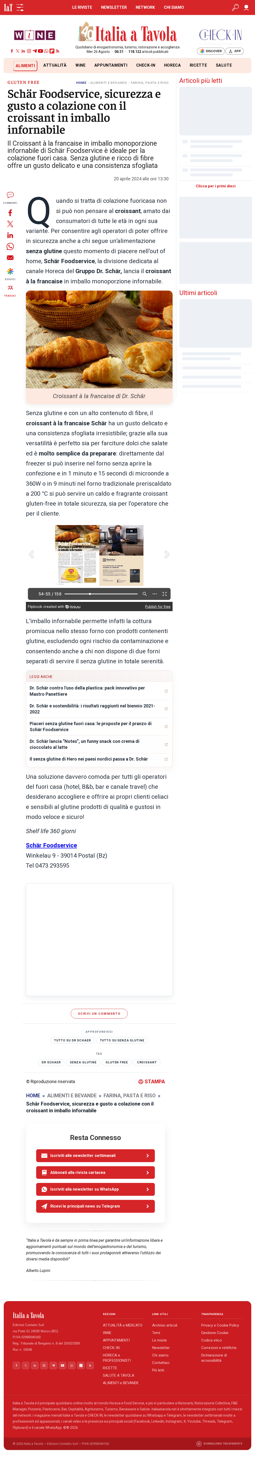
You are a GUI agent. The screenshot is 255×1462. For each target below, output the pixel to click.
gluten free (117, 1062)
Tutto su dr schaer (72, 1040)
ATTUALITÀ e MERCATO (122, 1325)
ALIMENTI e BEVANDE (121, 1383)
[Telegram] (34, 51)
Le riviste (159, 1340)
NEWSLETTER (114, 7)
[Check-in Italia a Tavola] (220, 34)
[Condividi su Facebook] (10, 212)
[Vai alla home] (12, 65)
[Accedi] (246, 7)
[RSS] (57, 51)
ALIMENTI (25, 65)
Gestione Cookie (214, 1333)
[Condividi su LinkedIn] (10, 235)
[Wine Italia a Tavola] (34, 34)
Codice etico (211, 1340)
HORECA (172, 65)
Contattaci (160, 1362)
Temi (156, 1333)
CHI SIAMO (174, 7)
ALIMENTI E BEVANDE (108, 83)
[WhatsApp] (46, 51)
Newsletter (161, 1348)
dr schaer (51, 1062)
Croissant (147, 1062)
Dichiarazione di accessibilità (214, 1358)
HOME (81, 83)
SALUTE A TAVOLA (118, 1375)
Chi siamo (160, 1355)
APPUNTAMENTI (111, 65)
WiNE (80, 65)
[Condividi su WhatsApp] (10, 246)
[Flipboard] (52, 51)
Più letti (158, 1370)
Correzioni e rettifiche (219, 1348)
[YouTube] (40, 51)
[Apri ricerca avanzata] (235, 7)
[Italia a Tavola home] (54, 1315)
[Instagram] (29, 51)
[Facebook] (11, 51)
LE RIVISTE (82, 7)
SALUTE (224, 65)
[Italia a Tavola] (128, 32)
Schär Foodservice (51, 845)
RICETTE (198, 65)
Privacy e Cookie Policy (220, 1325)
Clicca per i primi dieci (216, 186)
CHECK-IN (145, 65)
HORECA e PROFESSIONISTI (117, 1358)
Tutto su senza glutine (122, 1040)
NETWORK (145, 7)
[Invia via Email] (10, 257)
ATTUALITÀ (55, 65)
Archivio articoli (164, 1325)
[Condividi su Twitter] (10, 223)
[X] (17, 51)
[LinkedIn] (23, 51)
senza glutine (83, 1062)
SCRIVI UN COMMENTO (99, 1013)
